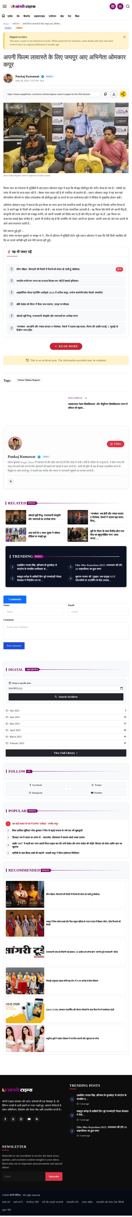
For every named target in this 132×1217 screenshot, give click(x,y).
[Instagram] (21, 1119)
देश (18, 16)
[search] (127, 6)
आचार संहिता (87, 1202)
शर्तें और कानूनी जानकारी (52, 1202)
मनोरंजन (52, 16)
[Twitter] (13, 1119)
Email (71, 605)
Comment (8, 620)
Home (6, 23)
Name (6, 605)
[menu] (4, 6)
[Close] (124, 37)
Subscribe (54, 1176)
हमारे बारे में (18, 1202)
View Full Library (66, 753)
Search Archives (66, 697)
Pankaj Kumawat (27, 76)
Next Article (75, 398)
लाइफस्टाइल (39, 16)
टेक (69, 16)
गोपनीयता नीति (32, 1202)
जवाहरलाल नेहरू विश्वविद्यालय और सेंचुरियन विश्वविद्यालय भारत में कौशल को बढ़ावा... (98, 406)
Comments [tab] (15, 599)
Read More (66, 346)
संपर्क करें (6, 1202)
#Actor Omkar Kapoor (29, 380)
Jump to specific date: (20, 683)
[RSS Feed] (11, 481)
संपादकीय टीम (72, 1202)
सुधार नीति (6, 1210)
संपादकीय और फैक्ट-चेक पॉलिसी (110, 1202)
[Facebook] (5, 1119)
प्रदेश (10, 16)
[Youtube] (29, 1119)
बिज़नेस (27, 16)
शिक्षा (77, 16)
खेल (62, 16)
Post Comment (14, 645)
